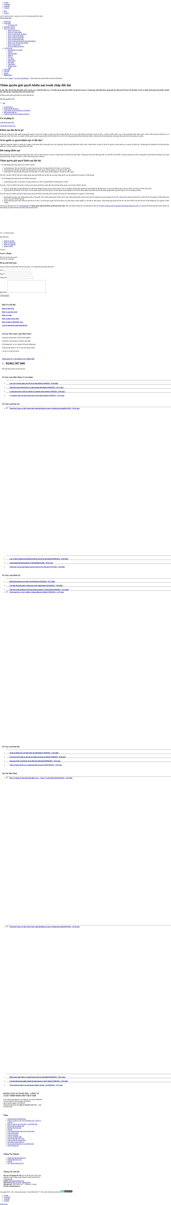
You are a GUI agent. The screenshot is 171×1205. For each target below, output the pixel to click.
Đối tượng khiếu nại (10, 112)
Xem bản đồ (8, 1179)
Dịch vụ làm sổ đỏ (8, 308)
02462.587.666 (16, 1182)
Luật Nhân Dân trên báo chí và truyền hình (20, 1131)
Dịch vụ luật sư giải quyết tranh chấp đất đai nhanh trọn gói (119, 206)
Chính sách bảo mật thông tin (16, 1119)
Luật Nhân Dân (24, 206)
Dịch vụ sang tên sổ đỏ (9, 312)
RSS (5, 11)
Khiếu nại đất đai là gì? (11, 109)
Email (2, 274)
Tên (2, 270)
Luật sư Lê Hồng (12, 1135)
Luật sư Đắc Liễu (12, 1133)
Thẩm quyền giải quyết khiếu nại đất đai (16, 114)
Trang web (3, 277)
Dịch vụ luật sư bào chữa (10, 318)
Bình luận (3, 292)
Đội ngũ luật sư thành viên (15, 1126)
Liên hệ (9, 1129)
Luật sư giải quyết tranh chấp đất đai (14, 325)
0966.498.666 (26, 1182)
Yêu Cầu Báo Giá (13, 1145)
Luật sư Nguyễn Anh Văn (15, 1138)
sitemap (6, 13)
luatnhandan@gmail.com (16, 1181)
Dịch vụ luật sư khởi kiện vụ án (12, 322)
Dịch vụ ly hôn (7, 315)
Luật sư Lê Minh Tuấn (14, 1137)
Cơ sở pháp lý (8, 107)
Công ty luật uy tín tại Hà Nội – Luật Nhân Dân (22, 1124)
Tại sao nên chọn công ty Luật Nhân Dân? (20, 1144)
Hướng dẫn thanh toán (14, 1128)
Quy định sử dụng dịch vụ (15, 1142)
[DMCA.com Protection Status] (66, 1192)
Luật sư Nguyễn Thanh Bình (16, 1140)
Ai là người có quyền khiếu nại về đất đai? (17, 110)
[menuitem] (87, 11)
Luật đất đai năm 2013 (7, 122)
